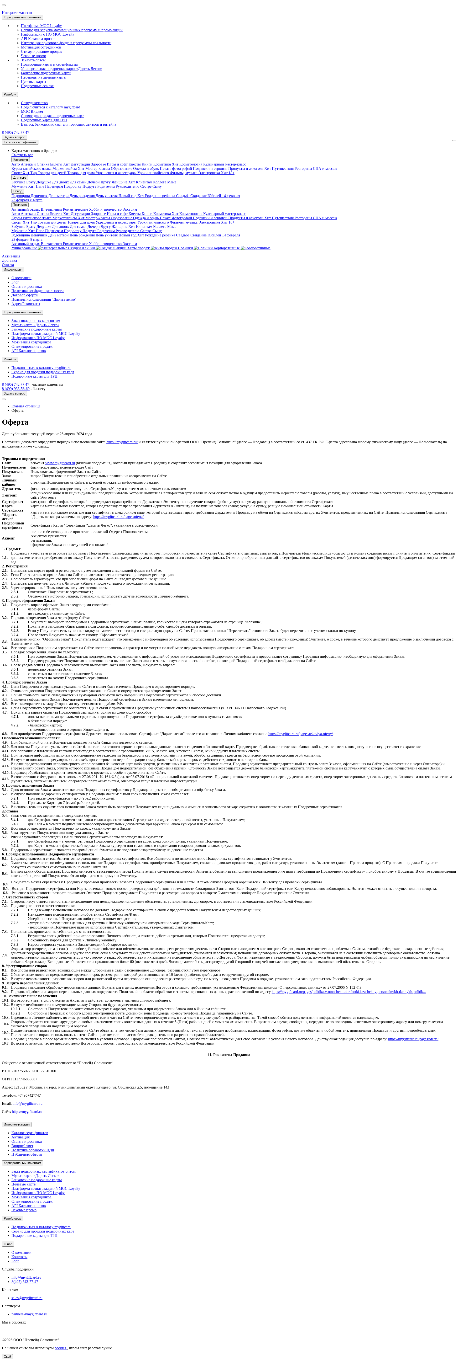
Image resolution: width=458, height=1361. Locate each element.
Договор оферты (24, 295)
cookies (61, 1348)
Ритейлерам (12, 1218)
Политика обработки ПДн (32, 1150)
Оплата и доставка (26, 286)
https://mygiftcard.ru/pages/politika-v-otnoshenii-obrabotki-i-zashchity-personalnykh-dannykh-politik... (349, 992)
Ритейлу (10, 94)
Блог (15, 282)
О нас (8, 1244)
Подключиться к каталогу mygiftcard (50, 107)
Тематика (20, 205)
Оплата (8, 265)
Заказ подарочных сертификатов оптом (43, 1171)
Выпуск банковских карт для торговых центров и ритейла (68, 124)
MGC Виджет (32, 111)
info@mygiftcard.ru (27, 1103)
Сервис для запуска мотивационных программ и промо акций (72, 30)
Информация (13, 269)
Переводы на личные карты (43, 77)
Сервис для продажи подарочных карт (52, 116)
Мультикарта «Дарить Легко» (35, 325)
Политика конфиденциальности (37, 291)
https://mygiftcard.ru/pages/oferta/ (118, 517)
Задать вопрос (14, 137)
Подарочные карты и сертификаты (49, 64)
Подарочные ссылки (37, 86)
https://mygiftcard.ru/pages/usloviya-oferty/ (300, 734)
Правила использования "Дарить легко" (44, 299)
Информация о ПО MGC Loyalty (47, 34)
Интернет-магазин (17, 13)
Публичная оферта (26, 1154)
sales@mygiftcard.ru (26, 1298)
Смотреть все (22, 155)
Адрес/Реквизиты (25, 304)
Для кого (19, 177)
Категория (20, 159)
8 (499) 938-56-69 (16, 389)
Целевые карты (33, 82)
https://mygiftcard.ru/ (122, 442)
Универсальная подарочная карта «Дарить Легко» (61, 69)
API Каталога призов (38, 39)
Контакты (19, 1257)
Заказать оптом (33, 60)
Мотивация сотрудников (41, 47)
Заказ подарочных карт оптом (35, 321)
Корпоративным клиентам (22, 17)
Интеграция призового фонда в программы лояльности (66, 43)
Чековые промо (33, 56)
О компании (21, 278)
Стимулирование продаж (41, 51)
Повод (17, 191)
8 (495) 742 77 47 (15, 132)
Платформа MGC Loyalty (41, 26)
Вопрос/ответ (22, 1146)
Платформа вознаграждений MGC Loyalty (45, 333)
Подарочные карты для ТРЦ (44, 120)
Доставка (9, 260)
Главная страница (25, 406)
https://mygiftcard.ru (27, 1112)
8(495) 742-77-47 (24, 1282)
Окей (7, 1356)
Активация (11, 256)
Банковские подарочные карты (46, 73)
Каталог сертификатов (20, 142)
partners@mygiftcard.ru (29, 1314)
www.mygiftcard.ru (60, 463)
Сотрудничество (34, 103)
